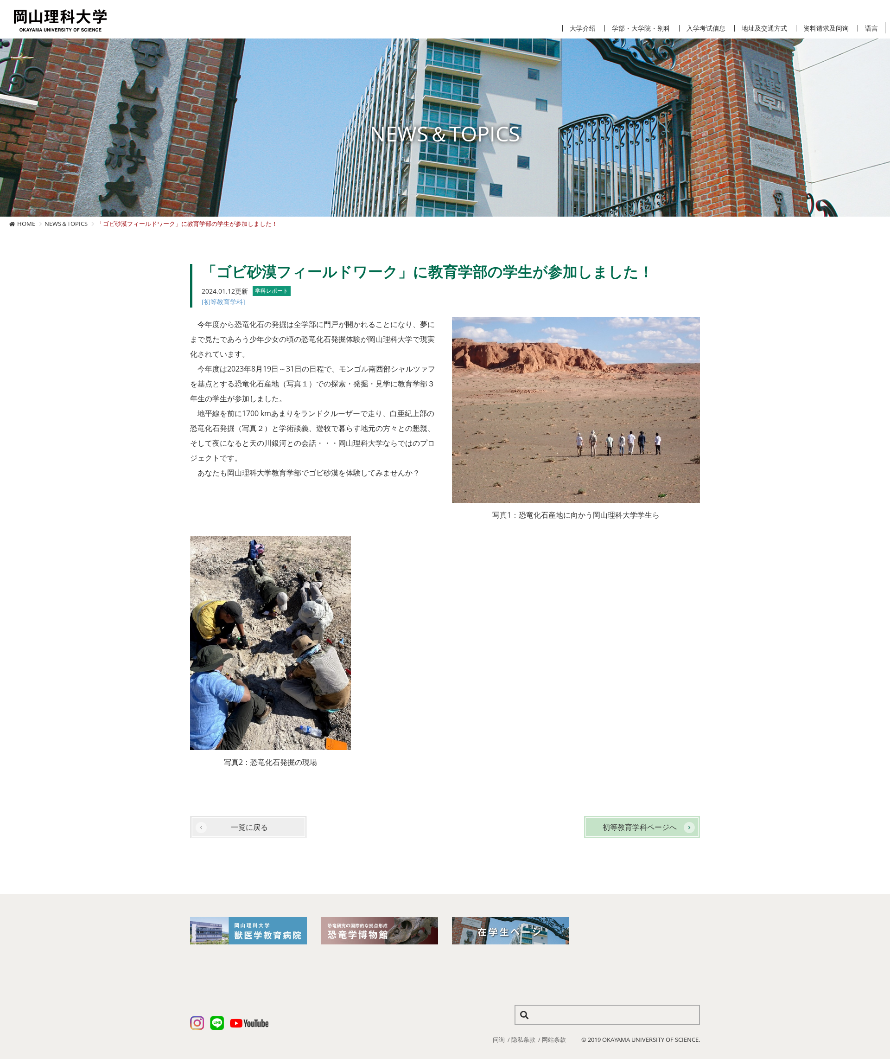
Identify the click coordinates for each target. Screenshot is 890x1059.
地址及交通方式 (764, 28)
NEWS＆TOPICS (66, 223)
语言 (871, 28)
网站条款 (554, 1039)
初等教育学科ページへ (640, 827)
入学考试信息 (706, 28)
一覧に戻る (249, 827)
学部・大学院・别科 (641, 28)
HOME (26, 223)
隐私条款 (523, 1039)
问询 (499, 1039)
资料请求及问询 (826, 28)
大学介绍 (583, 28)
